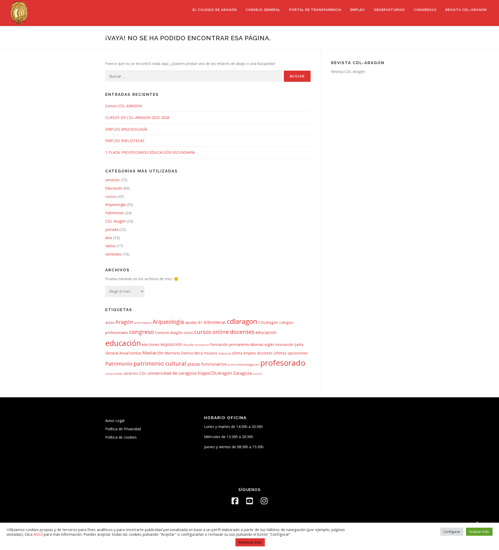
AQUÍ (39, 534)
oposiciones (297, 353)
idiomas (257, 344)
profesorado (282, 363)
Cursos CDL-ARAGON (123, 105)
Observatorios (389, 10)
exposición (171, 344)
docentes (242, 332)
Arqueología (115, 204)
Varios (110, 245)
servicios (112, 179)
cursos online (211, 332)
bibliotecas (215, 322)
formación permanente (229, 344)
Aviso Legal (114, 420)
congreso (141, 332)
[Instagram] (264, 501)
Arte (108, 237)
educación (123, 343)
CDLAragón (268, 322)
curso (188, 332)
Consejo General (263, 10)
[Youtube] (249, 501)
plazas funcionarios (207, 364)
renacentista (113, 373)
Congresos (425, 10)
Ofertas (280, 353)
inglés (269, 344)
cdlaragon (242, 321)
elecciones (151, 344)
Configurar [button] (451, 531)
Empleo (357, 10)
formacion (202, 345)
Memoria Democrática (184, 353)
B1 (200, 322)
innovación (284, 344)
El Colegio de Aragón (215, 10)
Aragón (124, 321)
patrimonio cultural (160, 363)
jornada (111, 229)
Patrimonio (114, 212)
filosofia (188, 345)
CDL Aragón (115, 221)
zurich (257, 373)
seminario (113, 254)
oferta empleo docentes (252, 353)
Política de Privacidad (123, 428)
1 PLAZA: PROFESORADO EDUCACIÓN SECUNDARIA (150, 152)
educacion (265, 332)
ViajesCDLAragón (215, 373)
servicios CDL (134, 373)
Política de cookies (121, 437)
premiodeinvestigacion (243, 364)
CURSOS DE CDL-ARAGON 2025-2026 (137, 117)
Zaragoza (242, 373)
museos (210, 353)
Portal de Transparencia (315, 10)
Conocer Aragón (169, 332)
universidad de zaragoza (171, 373)
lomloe (135, 353)
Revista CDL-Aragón (466, 10)
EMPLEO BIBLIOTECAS (125, 140)
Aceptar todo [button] (479, 531)
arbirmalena (143, 323)
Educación (113, 188)
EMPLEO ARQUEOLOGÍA (126, 129)
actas (109, 322)
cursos (110, 196)
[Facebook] (235, 501)
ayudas (191, 322)
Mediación (152, 353)
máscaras (224, 353)
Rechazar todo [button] (250, 542)
